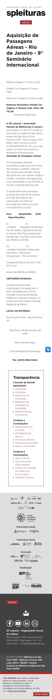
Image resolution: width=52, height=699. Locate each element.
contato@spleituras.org (32, 643)
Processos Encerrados (26, 443)
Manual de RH (22, 458)
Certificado (21, 389)
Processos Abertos (25, 440)
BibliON (24, 663)
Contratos (20, 392)
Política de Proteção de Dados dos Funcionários (25, 471)
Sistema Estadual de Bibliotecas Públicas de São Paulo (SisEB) (25, 666)
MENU (26, 22)
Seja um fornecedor (25, 446)
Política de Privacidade (17, 691)
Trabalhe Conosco (24, 477)
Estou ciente (41, 694)
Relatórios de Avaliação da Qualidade (22, 405)
